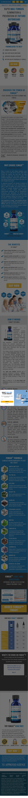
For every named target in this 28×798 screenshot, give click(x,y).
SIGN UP (7, 401)
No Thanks (7, 403)
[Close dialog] (26, 391)
